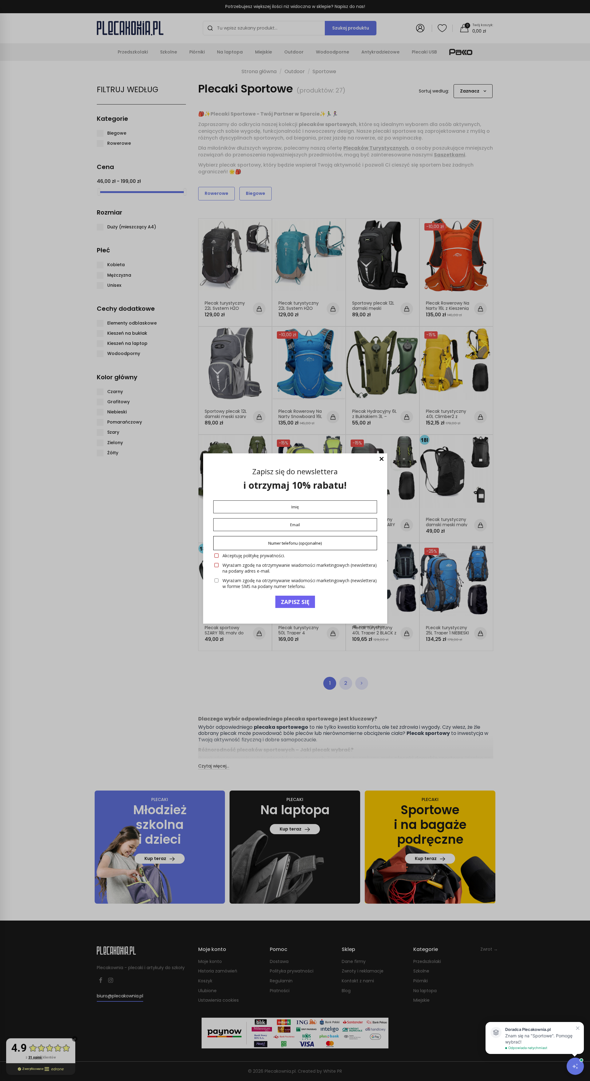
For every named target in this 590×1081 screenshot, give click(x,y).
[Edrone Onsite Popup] (295, 540)
